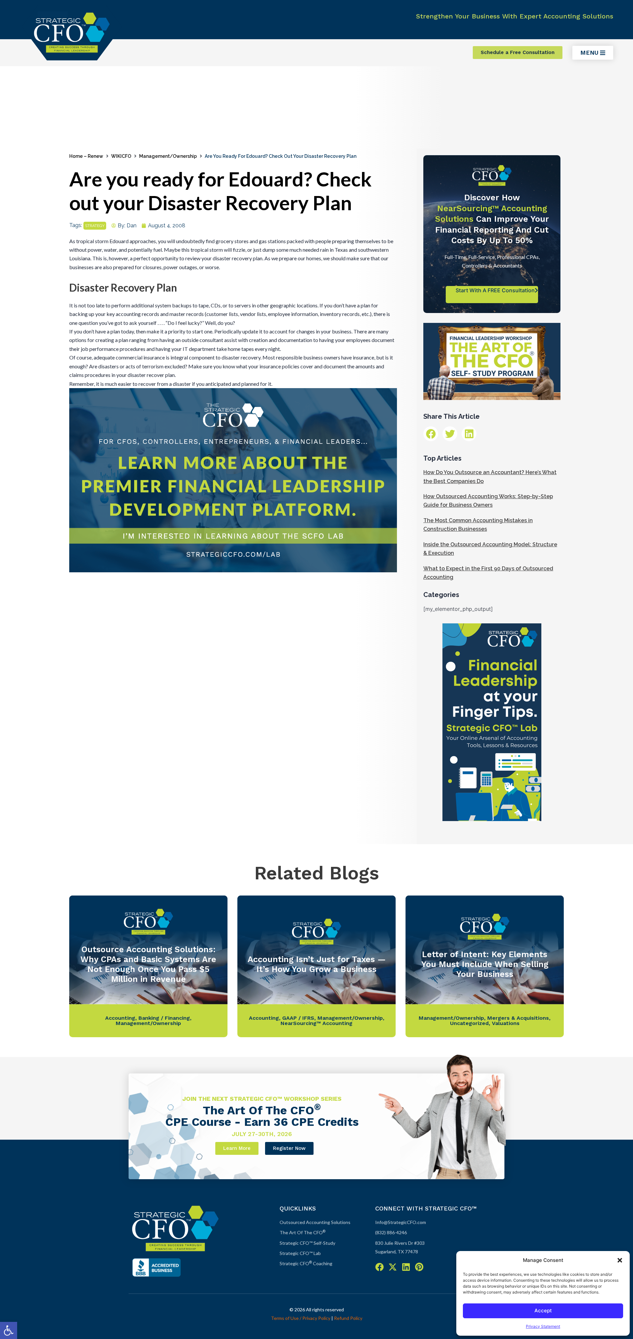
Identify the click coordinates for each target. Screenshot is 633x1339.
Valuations (506, 1023)
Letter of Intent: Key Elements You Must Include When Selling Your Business (484, 964)
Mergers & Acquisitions (518, 1018)
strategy (95, 225)
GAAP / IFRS (298, 1018)
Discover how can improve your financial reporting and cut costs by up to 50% (492, 219)
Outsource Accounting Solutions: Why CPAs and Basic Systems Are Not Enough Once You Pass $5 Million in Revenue (148, 964)
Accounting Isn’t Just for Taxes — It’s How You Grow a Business (317, 964)
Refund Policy (348, 1318)
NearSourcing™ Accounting (316, 1023)
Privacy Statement (543, 1326)
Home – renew (86, 156)
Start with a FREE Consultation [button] (495, 290)
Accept (543, 1310)
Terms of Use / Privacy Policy (300, 1318)
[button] (8, 1330)
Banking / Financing (164, 1018)
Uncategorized (469, 1023)
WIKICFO (121, 156)
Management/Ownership (168, 156)
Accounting (120, 1018)
